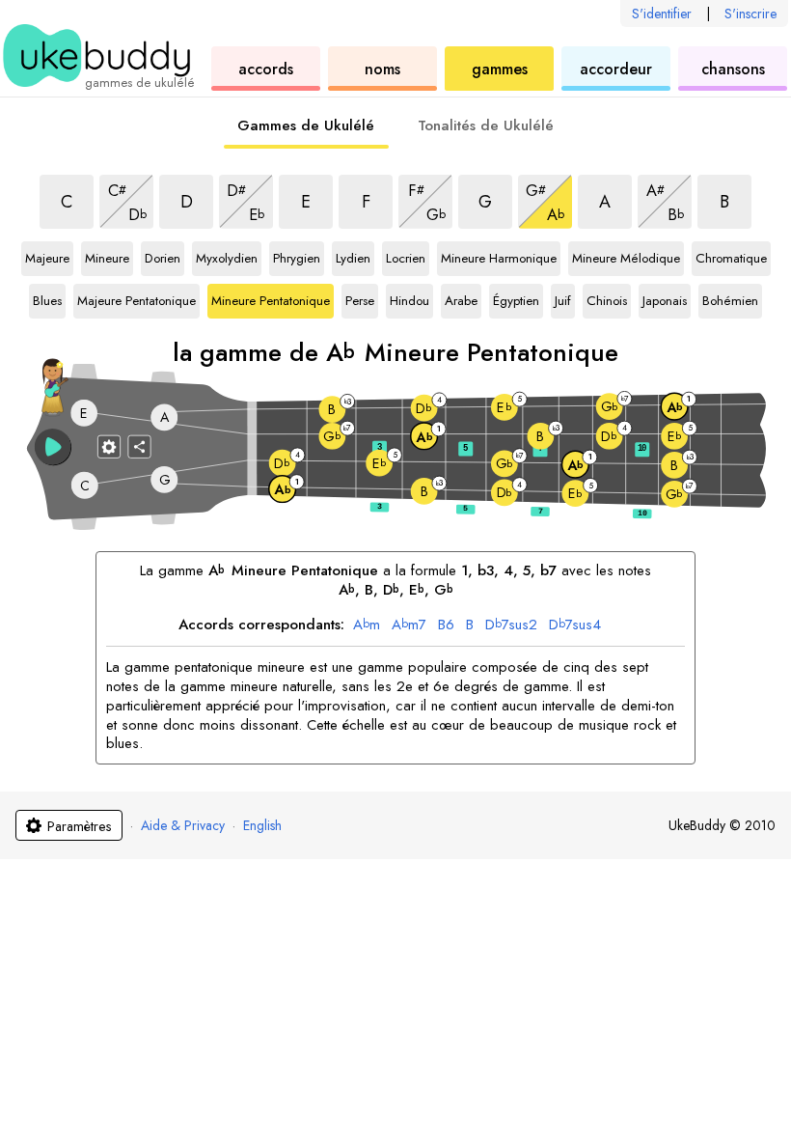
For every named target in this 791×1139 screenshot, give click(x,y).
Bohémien (730, 301)
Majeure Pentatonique (136, 301)
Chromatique (731, 258)
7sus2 (511, 625)
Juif (565, 301)
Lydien (355, 258)
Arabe (463, 301)
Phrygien (296, 258)
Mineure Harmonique (499, 258)
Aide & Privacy (183, 825)
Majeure (47, 258)
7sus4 (575, 625)
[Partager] (139, 446)
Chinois (607, 301)
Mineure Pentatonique (270, 301)
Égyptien (516, 301)
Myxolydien (227, 258)
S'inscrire (750, 13)
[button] (53, 447)
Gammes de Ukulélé (305, 125)
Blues (49, 301)
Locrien (407, 258)
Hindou (411, 301)
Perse (361, 301)
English (262, 825)
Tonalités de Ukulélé (486, 125)
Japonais (664, 301)
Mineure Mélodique (626, 258)
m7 (409, 625)
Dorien (164, 258)
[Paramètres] (109, 446)
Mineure (107, 258)
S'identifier (662, 13)
